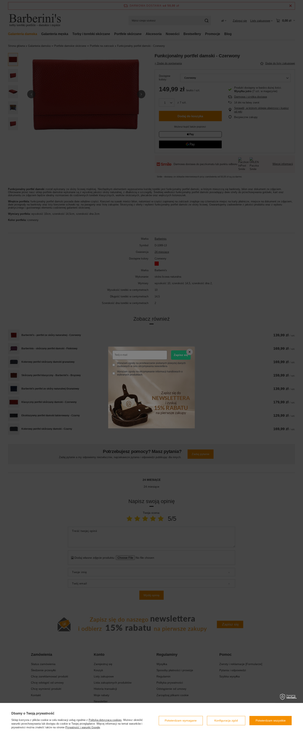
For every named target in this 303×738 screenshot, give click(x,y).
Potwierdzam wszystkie (271, 720)
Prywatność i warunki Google (82, 727)
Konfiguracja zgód (226, 720)
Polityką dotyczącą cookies (105, 720)
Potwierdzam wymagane (181, 720)
